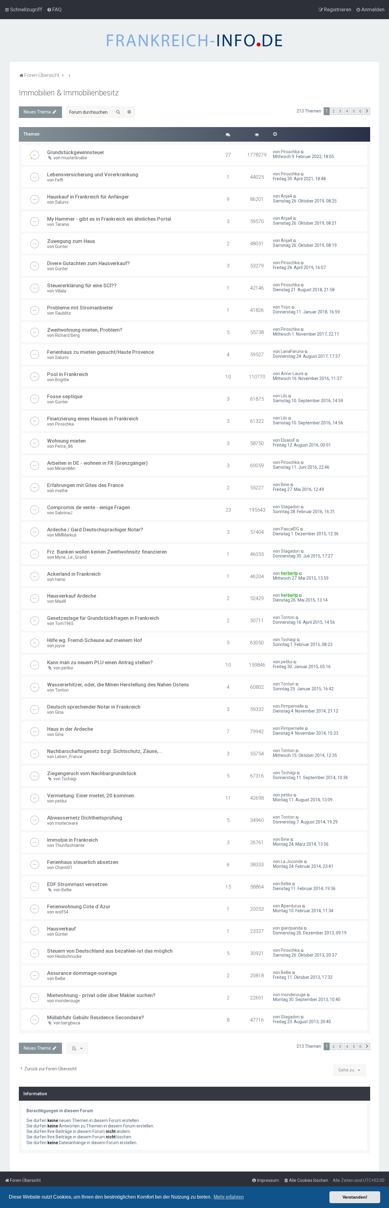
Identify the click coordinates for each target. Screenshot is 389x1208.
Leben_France (68, 756)
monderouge (67, 1000)
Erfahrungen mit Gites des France (85, 485)
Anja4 (286, 196)
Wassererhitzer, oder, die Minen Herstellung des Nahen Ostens (118, 685)
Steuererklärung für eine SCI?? (82, 285)
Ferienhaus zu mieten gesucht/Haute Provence (100, 352)
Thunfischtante (69, 845)
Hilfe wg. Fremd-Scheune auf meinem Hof (94, 640)
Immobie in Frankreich (72, 840)
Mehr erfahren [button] (229, 1196)
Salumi (61, 202)
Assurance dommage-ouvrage (82, 973)
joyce (60, 645)
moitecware (66, 823)
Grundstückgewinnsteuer (75, 152)
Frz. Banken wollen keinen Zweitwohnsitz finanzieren (107, 552)
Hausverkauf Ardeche (71, 596)
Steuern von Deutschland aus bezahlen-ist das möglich (110, 951)
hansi (60, 579)
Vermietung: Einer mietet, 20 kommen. (91, 795)
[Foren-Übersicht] (194, 40)
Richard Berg (67, 335)
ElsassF (288, 440)
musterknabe (74, 157)
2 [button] (333, 111)
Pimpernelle (292, 706)
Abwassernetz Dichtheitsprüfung (84, 818)
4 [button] (347, 111)
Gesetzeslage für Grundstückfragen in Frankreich (103, 618)
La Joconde (292, 861)
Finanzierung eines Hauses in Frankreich (92, 419)
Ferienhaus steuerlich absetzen (82, 862)
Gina (59, 712)
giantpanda (292, 928)
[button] (367, 111)
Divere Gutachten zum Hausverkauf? (88, 263)
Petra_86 (64, 446)
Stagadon (290, 506)
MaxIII (60, 601)
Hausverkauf (61, 929)
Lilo (284, 395)
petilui (67, 667)
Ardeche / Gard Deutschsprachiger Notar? (95, 529)
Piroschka (290, 151)
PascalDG (290, 528)
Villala (60, 290)
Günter (61, 246)
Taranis (62, 224)
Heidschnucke (68, 956)
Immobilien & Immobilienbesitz (69, 92)
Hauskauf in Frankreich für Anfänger (88, 197)
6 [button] (360, 111)
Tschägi (288, 639)
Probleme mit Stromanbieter (80, 308)
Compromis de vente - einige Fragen (88, 507)
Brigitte (62, 379)
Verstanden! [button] (355, 1197)
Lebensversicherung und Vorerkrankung (92, 174)
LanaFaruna (292, 351)
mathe (61, 490)
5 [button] (354, 111)
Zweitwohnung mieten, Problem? (84, 330)
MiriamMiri (65, 468)
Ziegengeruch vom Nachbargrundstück (91, 773)
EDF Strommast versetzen (77, 884)
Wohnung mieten (66, 441)
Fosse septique (64, 396)
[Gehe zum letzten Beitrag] (303, 151)
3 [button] (340, 111)
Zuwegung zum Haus (71, 241)
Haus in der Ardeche (70, 729)
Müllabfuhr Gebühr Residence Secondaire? (95, 1017)
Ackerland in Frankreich (74, 574)
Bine (285, 484)
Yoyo (286, 307)
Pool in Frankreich (67, 374)
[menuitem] (54, 9)
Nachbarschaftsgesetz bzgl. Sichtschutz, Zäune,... (104, 751)
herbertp (289, 573)
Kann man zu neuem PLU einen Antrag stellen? (100, 662)
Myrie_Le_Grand (71, 557)
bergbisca (70, 1022)
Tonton (287, 617)
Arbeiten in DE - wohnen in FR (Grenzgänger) (97, 463)
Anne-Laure (292, 373)
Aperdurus (291, 905)
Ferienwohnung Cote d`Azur (78, 906)
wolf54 (61, 911)
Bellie (66, 889)
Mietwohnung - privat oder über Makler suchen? (101, 995)
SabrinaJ (63, 512)
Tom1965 (64, 623)
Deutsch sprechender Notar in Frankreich (93, 707)
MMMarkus (66, 535)
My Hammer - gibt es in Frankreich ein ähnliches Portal (109, 219)
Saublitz (63, 313)
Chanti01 (63, 867)
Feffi (59, 180)
